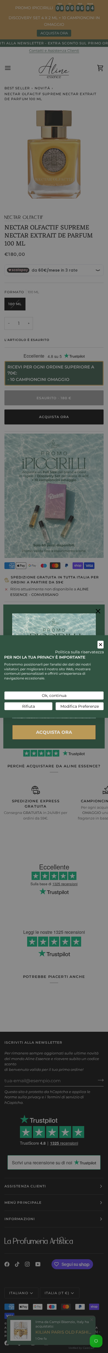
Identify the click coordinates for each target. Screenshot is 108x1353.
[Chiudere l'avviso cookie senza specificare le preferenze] (100, 644)
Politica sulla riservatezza (79, 652)
